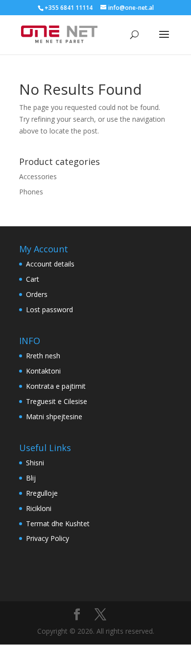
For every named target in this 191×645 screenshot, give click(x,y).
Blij (31, 478)
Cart (32, 279)
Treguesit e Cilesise (56, 401)
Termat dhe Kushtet (58, 523)
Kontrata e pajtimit (56, 386)
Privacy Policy (47, 538)
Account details (50, 264)
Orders (37, 294)
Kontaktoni (43, 371)
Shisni (35, 462)
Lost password (49, 309)
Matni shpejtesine (54, 416)
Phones (31, 191)
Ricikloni (38, 508)
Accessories (38, 176)
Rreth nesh (43, 355)
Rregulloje (42, 493)
